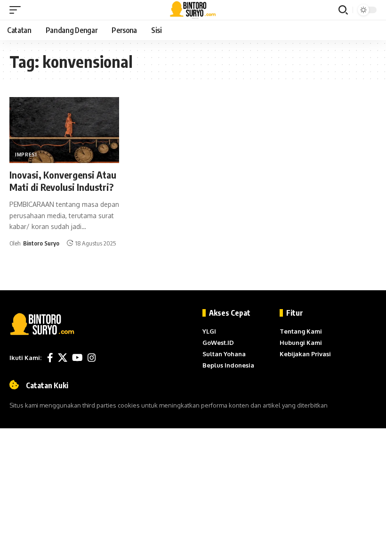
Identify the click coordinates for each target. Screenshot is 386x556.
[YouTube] (77, 358)
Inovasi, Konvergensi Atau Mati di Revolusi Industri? (62, 181)
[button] (17, 10)
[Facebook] (50, 358)
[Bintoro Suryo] (193, 10)
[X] (63, 358)
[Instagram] (91, 358)
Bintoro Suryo (41, 243)
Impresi (26, 154)
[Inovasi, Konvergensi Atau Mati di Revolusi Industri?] (64, 130)
